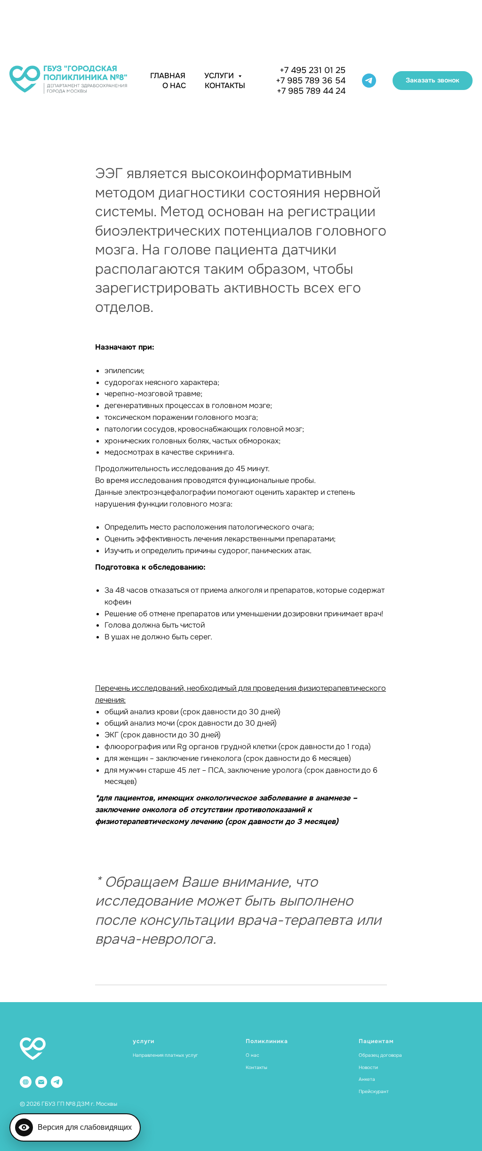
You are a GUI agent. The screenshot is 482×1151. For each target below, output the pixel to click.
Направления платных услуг (165, 1055)
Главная (167, 76)
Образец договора (380, 1055)
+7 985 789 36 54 (310, 80)
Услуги (220, 76)
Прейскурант (374, 1091)
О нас (174, 85)
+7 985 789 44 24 (311, 91)
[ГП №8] (26, 1082)
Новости (368, 1067)
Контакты (225, 85)
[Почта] (41, 1082)
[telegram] (369, 80)
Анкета (367, 1079)
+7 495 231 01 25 (312, 70)
